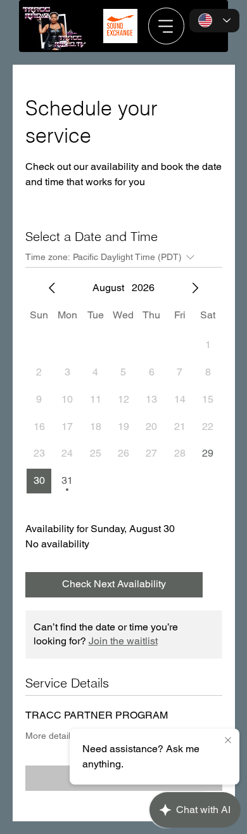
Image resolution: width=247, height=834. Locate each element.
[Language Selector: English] (214, 21)
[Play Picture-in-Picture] (135, 42)
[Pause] (118, 42)
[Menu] (166, 26)
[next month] (195, 288)
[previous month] (52, 288)
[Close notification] (228, 740)
